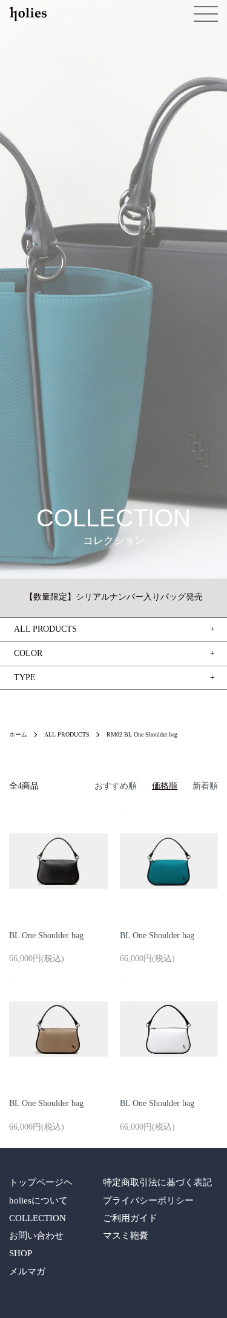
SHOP (20, 1253)
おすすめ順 (115, 785)
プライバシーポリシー (148, 1200)
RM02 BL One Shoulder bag (142, 734)
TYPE (25, 677)
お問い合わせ (36, 1235)
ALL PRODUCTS (67, 734)
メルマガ (27, 1271)
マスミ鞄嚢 (125, 1235)
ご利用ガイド (130, 1218)
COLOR (28, 653)
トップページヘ (41, 1182)
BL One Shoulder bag (46, 935)
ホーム (18, 734)
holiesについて (38, 1200)
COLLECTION (37, 1218)
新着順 (205, 785)
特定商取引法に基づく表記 (157, 1182)
